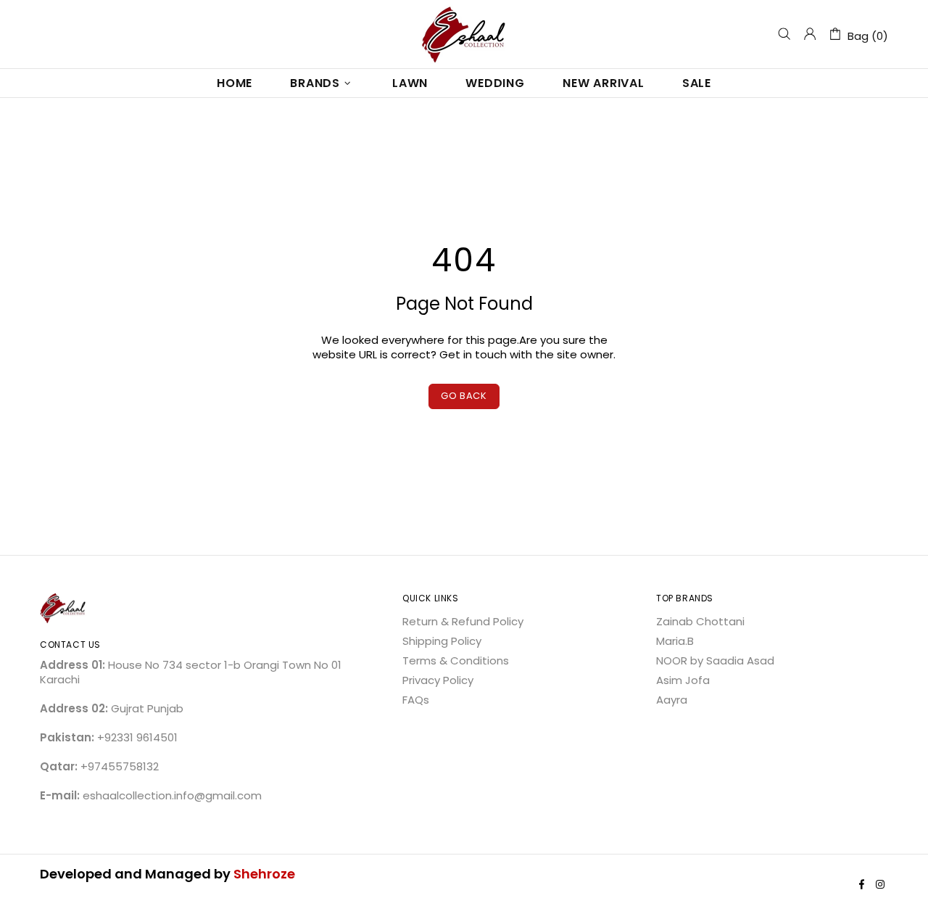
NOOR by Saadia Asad (715, 661)
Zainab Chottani (700, 621)
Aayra (671, 700)
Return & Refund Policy (462, 621)
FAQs (415, 700)
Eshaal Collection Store (464, 34)
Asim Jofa (683, 680)
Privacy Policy (437, 680)
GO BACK (464, 396)
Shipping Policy (441, 641)
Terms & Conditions (455, 661)
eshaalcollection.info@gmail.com (172, 796)
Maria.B (675, 641)
